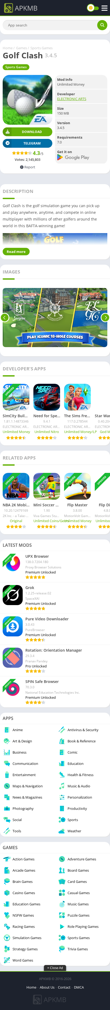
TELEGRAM (32, 143)
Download (32, 132)
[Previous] (4, 317)
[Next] (105, 317)
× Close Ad (55, 968)
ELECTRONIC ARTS (71, 98)
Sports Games (41, 47)
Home (8, 47)
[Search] (102, 25)
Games (21, 47)
